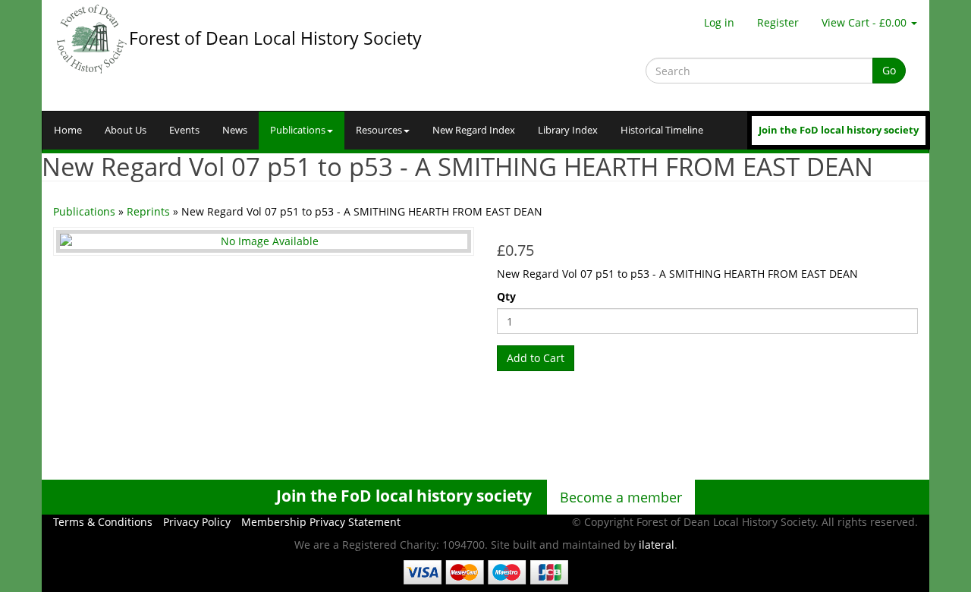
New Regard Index (473, 130)
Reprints (148, 211)
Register (778, 22)
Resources (379, 130)
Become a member (621, 497)
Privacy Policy (197, 522)
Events (184, 130)
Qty (506, 296)
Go (889, 70)
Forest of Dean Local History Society (275, 38)
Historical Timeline (662, 130)
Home (68, 130)
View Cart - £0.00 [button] (866, 22)
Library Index (568, 130)
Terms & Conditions (102, 522)
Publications (297, 130)
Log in (719, 22)
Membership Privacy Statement (321, 522)
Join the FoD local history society (839, 130)
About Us (125, 130)
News (234, 130)
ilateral (656, 544)
